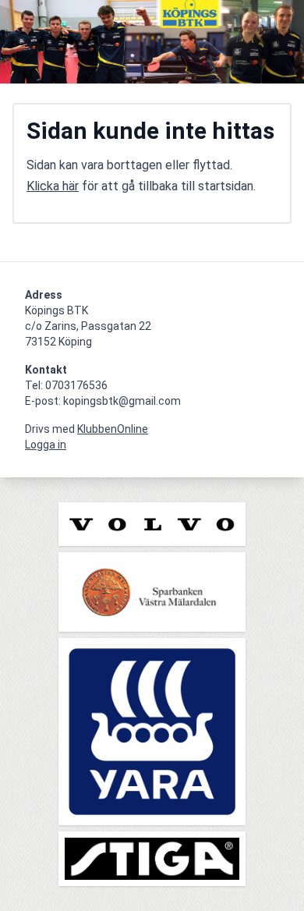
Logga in (45, 444)
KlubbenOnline (112, 429)
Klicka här (53, 186)
